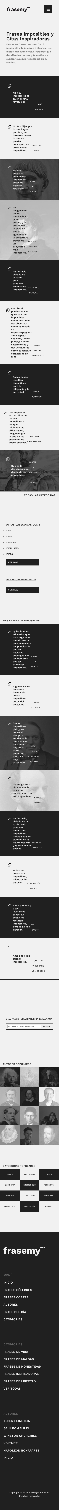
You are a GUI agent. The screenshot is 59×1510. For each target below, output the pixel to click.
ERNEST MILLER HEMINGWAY (38, 350)
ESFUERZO (46, 132)
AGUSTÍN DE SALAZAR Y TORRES (33, 472)
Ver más (13, 562)
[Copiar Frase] (9, 86)
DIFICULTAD (48, 414)
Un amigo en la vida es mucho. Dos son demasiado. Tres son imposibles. (23, 790)
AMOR (48, 952)
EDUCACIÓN (46, 633)
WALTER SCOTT (35, 927)
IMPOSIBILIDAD (43, 173)
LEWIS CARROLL (35, 705)
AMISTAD (46, 779)
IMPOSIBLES (45, 274)
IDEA (8, 530)
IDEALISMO (12, 548)
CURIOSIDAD (45, 209)
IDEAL (9, 536)
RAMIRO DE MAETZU (35, 661)
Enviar (46, 1026)
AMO (48, 947)
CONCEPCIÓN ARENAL (34, 886)
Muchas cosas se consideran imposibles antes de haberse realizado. (19, 179)
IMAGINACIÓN (44, 214)
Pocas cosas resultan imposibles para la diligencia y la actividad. (21, 385)
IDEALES (11, 542)
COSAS (46, 127)
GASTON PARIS (37, 148)
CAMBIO (47, 91)
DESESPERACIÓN (46, 459)
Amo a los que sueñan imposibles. (21, 958)
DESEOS (47, 825)
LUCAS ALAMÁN (39, 106)
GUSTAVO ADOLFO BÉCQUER (33, 246)
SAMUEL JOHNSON (37, 394)
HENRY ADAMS (37, 800)
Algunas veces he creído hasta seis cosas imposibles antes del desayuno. (21, 695)
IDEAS (9, 554)
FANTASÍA (46, 269)
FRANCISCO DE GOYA (33, 290)
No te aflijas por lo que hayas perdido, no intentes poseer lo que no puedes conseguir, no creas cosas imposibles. (22, 138)
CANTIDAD (46, 784)
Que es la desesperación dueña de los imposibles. (20, 470)
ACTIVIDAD (47, 373)
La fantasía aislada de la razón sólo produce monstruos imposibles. (20, 280)
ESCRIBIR (48, 315)
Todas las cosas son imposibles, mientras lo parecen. (20, 876)
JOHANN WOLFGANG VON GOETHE (38, 966)
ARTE (47, 820)
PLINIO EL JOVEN (32, 186)
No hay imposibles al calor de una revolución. (21, 97)
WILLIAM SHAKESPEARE (34, 439)
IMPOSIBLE (45, 689)
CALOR (47, 86)
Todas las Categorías (39, 495)
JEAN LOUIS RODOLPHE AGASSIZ (33, 754)
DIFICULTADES (48, 419)
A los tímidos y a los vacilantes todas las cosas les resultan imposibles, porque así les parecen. (22, 917)
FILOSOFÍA (46, 870)
